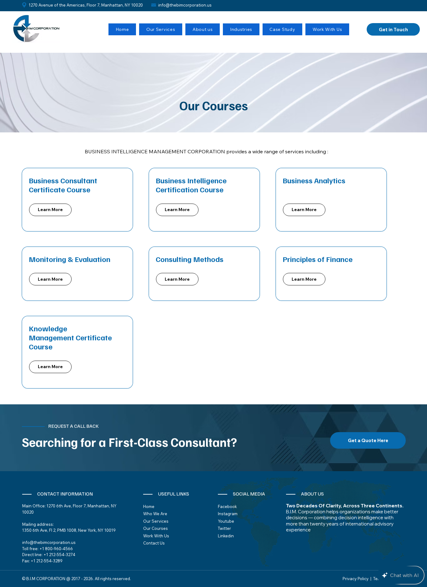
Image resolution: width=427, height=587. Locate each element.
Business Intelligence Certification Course (191, 184)
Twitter (224, 528)
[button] (161, 29)
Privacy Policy (356, 578)
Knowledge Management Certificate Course (70, 337)
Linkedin (226, 535)
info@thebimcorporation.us (185, 4)
